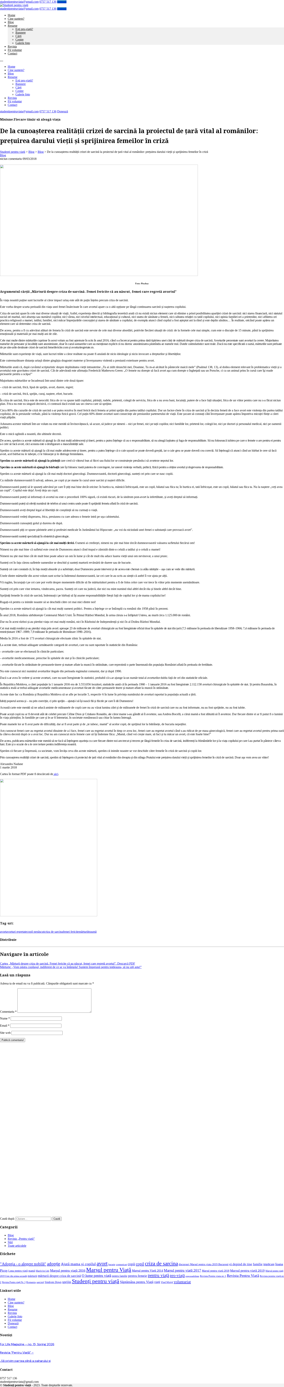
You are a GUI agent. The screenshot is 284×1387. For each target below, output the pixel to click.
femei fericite (71, 931)
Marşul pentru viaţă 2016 (67, 1270)
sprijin (66, 1282)
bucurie (111, 1264)
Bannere (20, 32)
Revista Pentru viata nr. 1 (213, 1276)
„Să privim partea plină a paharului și (25, 1361)
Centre (19, 39)
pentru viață (158, 1275)
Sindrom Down (53, 1282)
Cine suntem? (16, 18)
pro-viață (177, 1275)
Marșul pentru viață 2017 (182, 1270)
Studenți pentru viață (95, 1281)
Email (4, 1025)
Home (11, 15)
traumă (92, 931)
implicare (269, 1264)
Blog (11, 22)
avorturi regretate (16, 931)
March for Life (42, 1271)
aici (55, 774)
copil (140, 1264)
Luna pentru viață (18, 1270)
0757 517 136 (47, 1)
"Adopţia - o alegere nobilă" (23, 1264)
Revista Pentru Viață (243, 1276)
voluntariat (182, 1282)
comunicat (121, 1264)
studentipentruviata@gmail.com (19, 1)
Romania (31, 1282)
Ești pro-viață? (24, 29)
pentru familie (119, 1275)
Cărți (18, 36)
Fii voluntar (15, 50)
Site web (5, 1032)
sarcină (40, 1282)
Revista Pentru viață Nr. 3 (14, 1282)
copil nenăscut (35, 931)
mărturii (83, 931)
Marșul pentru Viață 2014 (147, 1270)
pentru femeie (137, 1276)
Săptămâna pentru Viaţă (136, 1282)
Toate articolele (17, 1245)
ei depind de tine (240, 1264)
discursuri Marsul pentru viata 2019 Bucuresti (204, 1264)
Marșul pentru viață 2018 (215, 1270)
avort (3, 931)
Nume (5, 1018)
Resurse (12, 25)
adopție (53, 1263)
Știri (10, 1242)
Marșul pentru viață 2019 (247, 1270)
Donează (61, 1)
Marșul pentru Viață (108, 1270)
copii (131, 1264)
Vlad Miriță (167, 1282)
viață (157, 1282)
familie (258, 1264)
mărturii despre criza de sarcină (59, 1276)
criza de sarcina (53, 931)
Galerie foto (22, 43)
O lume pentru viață (96, 1276)
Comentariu (8, 1011)
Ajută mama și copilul (78, 1264)
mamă (31, 1270)
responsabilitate (192, 1276)
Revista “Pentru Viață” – (17, 1352)
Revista (12, 46)
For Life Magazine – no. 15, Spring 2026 (27, 1344)
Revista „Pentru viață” (21, 1238)
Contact (12, 53)
